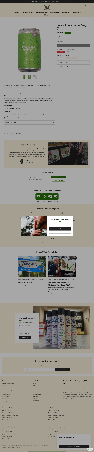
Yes (60, 228)
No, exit (60, 232)
